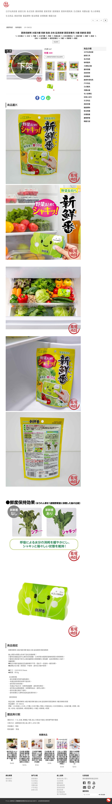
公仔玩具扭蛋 (11, 11)
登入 (66, 779)
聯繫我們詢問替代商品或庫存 (55, 57)
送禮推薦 (44, 16)
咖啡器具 (18, 27)
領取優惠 (102, 794)
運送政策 (60, 790)
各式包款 (30, 11)
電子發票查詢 (61, 794)
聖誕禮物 (27, 16)
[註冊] (97, 20)
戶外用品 (87, 83)
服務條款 (60, 783)
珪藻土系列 (88, 97)
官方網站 (9, 781)
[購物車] (105, 20)
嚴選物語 (9, 27)
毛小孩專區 (95, 11)
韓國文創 (52, 16)
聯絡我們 (9, 779)
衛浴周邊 (35, 16)
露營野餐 (87, 118)
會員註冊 (60, 779)
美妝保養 (18, 16)
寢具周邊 (39, 11)
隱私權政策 (61, 785)
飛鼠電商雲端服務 (43, 801)
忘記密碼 (60, 781)
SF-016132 (28, 27)
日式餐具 (77, 11)
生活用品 (9, 16)
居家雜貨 (56, 11)
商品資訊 (56, 42)
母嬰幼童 (86, 11)
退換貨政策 (61, 788)
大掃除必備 (88, 66)
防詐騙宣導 (61, 792)
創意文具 (22, 11)
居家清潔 (48, 11)
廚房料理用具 (67, 11)
